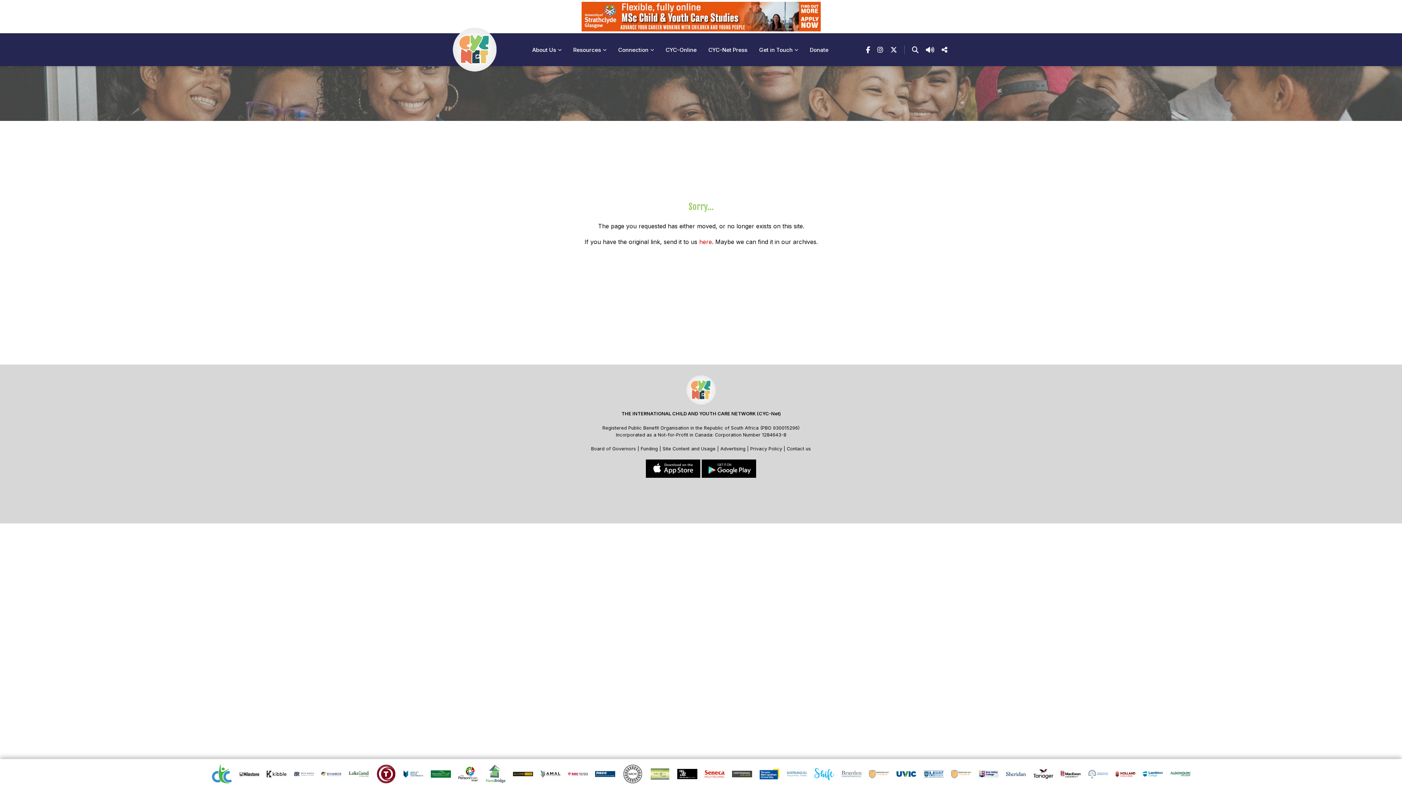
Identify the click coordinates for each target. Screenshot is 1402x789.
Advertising (733, 448)
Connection (633, 49)
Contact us (799, 448)
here (705, 241)
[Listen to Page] (930, 50)
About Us (544, 49)
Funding (649, 448)
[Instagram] (880, 50)
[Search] (915, 50)
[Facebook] (868, 50)
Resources (587, 49)
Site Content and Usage (689, 448)
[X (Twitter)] (894, 50)
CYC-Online (681, 49)
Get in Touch (776, 49)
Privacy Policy (766, 448)
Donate (819, 49)
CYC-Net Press (727, 49)
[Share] (944, 50)
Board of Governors (613, 448)
